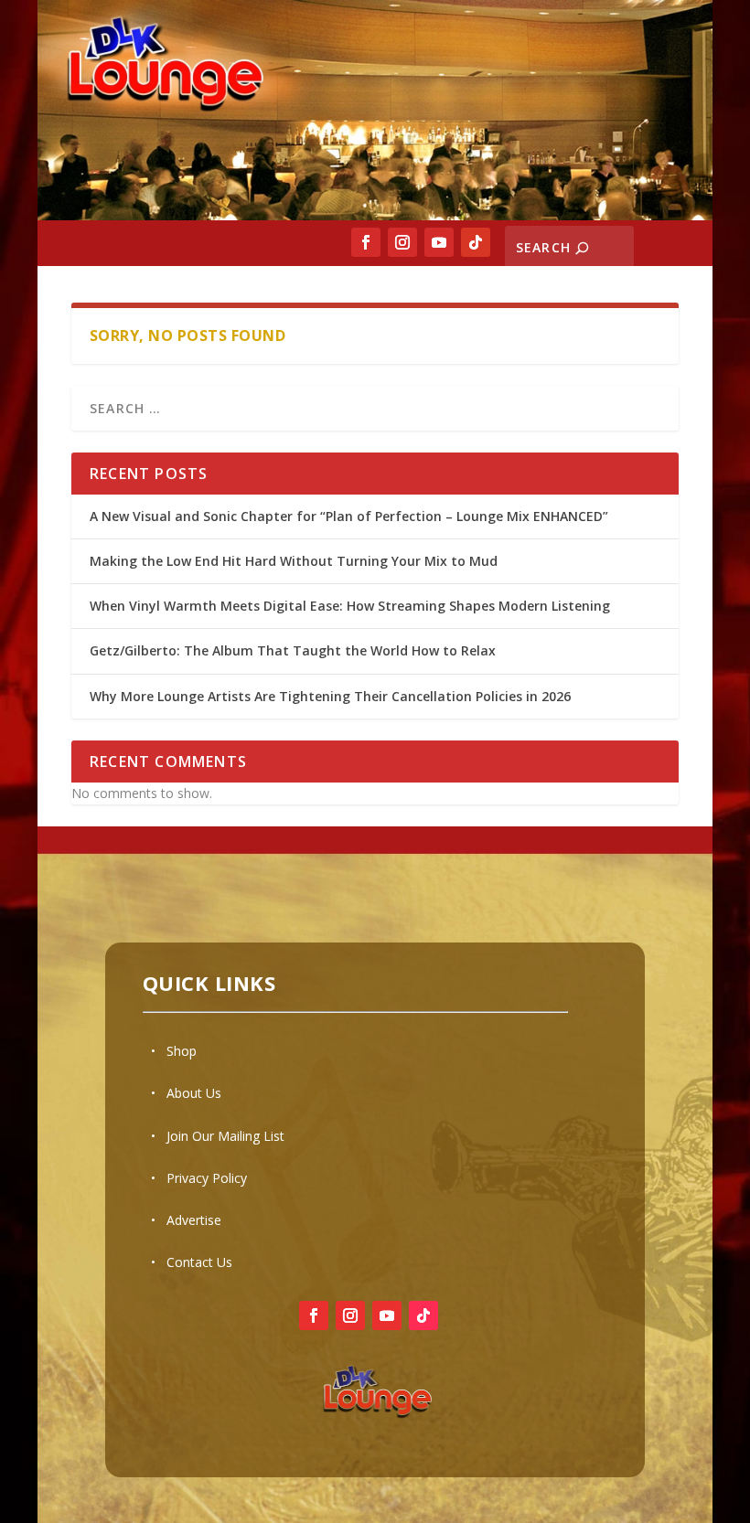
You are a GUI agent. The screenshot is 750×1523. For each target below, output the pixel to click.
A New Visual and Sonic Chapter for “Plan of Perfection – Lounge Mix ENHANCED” (349, 516)
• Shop (174, 1051)
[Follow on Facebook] (365, 242)
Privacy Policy (206, 1178)
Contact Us (199, 1262)
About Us (193, 1093)
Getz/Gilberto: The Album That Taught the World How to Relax (293, 650)
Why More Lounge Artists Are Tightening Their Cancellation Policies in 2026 (332, 696)
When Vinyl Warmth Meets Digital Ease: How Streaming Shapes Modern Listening (350, 605)
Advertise (193, 1220)
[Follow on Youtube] (439, 242)
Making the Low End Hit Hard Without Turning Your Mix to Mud (294, 561)
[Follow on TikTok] (475, 242)
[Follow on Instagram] (402, 242)
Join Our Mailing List (225, 1136)
